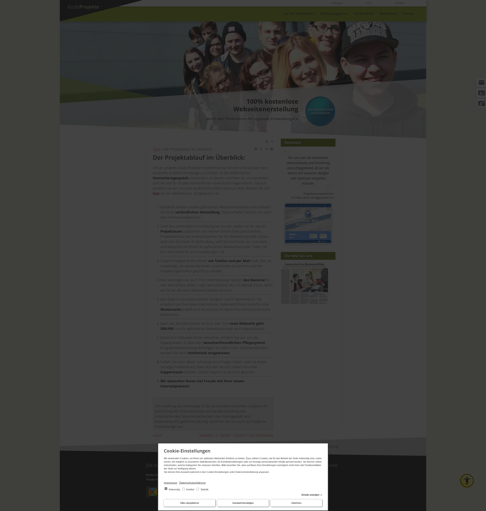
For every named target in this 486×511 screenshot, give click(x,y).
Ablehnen (296, 503)
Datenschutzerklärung (192, 482)
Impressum (170, 482)
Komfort (190, 489)
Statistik (204, 489)
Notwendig (174, 489)
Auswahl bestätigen (243, 503)
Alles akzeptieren (189, 503)
